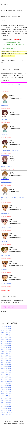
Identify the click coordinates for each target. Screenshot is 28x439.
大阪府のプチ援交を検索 (6, 370)
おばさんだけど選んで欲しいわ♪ (8, 166)
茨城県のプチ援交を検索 (6, 347)
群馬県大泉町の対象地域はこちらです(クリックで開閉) (14, 61)
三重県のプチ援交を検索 (6, 379)
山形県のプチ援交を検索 (6, 335)
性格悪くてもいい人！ (6, 182)
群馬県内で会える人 (5, 213)
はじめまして (4, 241)
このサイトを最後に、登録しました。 (10, 150)
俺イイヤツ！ (4, 269)
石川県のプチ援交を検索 (6, 356)
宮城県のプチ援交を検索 (6, 332)
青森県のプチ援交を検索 (6, 328)
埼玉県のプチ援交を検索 (6, 343)
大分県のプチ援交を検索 (6, 408)
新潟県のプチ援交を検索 (6, 353)
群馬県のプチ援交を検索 (6, 351)
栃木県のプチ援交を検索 (6, 349)
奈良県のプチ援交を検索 (6, 376)
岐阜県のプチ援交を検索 (6, 366)
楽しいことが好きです (6, 283)
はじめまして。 (4, 105)
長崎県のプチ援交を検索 (6, 404)
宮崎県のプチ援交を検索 (6, 410)
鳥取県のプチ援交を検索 (6, 383)
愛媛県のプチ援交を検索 (6, 397)
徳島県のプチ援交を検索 (6, 393)
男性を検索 (18, 84)
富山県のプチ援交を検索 (6, 360)
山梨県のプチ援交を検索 (6, 362)
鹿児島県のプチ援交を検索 (6, 412)
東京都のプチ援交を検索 (6, 339)
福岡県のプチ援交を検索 (6, 400)
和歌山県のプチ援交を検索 (6, 381)
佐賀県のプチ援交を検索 (6, 402)
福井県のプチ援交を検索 (6, 355)
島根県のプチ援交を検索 (6, 385)
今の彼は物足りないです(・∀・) (8, 119)
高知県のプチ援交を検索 (6, 398)
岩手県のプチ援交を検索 (6, 330)
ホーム (3, 10)
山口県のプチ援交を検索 (6, 391)
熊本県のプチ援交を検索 (6, 406)
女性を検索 (10, 84)
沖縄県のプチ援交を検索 (6, 414)
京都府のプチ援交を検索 (6, 374)
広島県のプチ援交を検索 (6, 389)
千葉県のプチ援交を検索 (6, 345)
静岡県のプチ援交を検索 (6, 368)
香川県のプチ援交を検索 (6, 395)
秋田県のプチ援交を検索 (6, 334)
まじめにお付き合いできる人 (8, 227)
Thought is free (21, 423)
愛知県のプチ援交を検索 (6, 364)
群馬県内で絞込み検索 (8, 307)
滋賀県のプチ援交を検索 (6, 377)
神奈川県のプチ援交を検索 (6, 341)
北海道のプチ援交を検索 (6, 326)
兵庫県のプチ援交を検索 (6, 372)
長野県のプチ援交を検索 (6, 358)
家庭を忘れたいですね (6, 255)
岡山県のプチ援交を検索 (6, 387)
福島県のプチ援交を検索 (6, 337)
